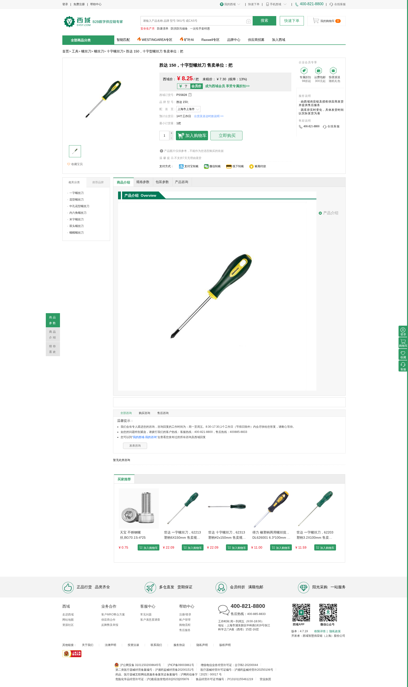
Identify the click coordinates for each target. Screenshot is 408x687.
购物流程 (185, 625)
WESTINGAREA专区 (157, 40)
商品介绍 (123, 182)
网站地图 (68, 619)
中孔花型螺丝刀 (79, 206)
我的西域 (230, 4)
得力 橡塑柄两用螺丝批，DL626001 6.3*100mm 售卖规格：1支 (271, 535)
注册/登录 (185, 614)
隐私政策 (335, 631)
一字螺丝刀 (76, 193)
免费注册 (79, 4)
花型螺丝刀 (76, 199)
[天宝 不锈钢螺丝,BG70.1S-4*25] (139, 508)
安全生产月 (147, 28)
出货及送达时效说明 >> (209, 116)
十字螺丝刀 (115, 51)
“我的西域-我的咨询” (144, 437)
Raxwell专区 (210, 40)
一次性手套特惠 (200, 28)
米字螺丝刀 (76, 219)
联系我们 (156, 645)
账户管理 (185, 619)
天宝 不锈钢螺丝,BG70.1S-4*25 (133, 534)
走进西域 (68, 614)
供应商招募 (256, 40)
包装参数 (162, 182)
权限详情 (320, 631)
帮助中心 (96, 4)
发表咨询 (135, 445)
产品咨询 (181, 182)
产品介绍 (330, 213)
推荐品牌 (98, 182)
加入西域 (278, 40)
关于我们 (87, 645)
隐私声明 (202, 645)
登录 (65, 4)
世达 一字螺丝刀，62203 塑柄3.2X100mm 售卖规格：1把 (315, 535)
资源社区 (68, 625)
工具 (75, 51)
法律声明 (110, 645)
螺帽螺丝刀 (76, 232)
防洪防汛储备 (179, 28)
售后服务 (185, 630)
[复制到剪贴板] (190, 95)
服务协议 (179, 645)
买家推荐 (124, 479)
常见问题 (146, 614)
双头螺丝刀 (76, 226)
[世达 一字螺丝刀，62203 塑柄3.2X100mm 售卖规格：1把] (315, 508)
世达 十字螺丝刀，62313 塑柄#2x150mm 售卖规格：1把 (226, 535)
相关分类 (74, 182)
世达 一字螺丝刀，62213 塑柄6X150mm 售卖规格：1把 (182, 535)
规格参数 (142, 182)
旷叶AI (189, 40)
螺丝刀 (86, 51)
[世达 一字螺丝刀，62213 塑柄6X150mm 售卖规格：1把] (183, 508)
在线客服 (340, 4)
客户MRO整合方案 (113, 614)
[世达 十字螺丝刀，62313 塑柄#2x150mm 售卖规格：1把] (227, 508)
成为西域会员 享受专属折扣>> (227, 86)
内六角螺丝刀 (77, 212)
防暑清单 (162, 28)
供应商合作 (108, 619)
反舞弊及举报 (109, 625)
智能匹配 (123, 40)
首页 (65, 51)
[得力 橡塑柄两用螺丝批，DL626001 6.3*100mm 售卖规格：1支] (271, 508)
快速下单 (253, 4)
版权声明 (225, 645)
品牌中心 (233, 40)
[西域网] (93, 21)
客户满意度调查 (150, 619)
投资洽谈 (133, 645)
